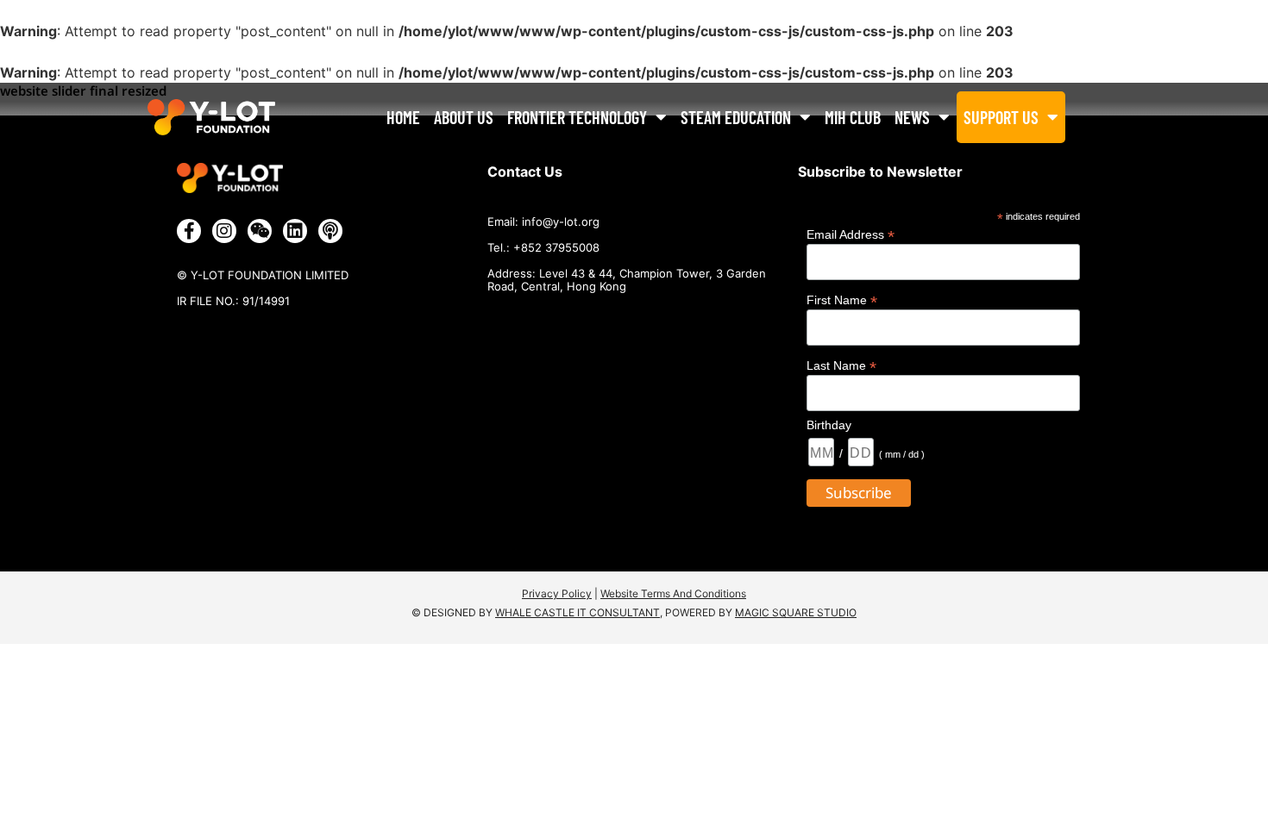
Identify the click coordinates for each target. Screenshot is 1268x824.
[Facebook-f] (189, 231)
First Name (842, 299)
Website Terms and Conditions (673, 593)
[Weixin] (260, 231)
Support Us (1001, 117)
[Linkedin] (295, 231)
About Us (463, 117)
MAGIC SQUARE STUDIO (796, 612)
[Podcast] (330, 231)
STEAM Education (736, 117)
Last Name (841, 365)
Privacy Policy (557, 593)
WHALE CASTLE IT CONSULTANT (577, 612)
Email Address (851, 234)
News (912, 117)
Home (403, 117)
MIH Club (853, 117)
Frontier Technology (577, 117)
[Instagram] (224, 231)
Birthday (829, 425)
